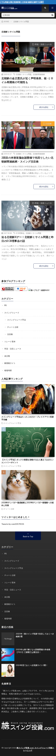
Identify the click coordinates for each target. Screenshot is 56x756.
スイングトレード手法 (16, 320)
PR (5, 305)
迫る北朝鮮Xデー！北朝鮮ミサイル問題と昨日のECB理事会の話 (27, 238)
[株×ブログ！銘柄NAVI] (38, 290)
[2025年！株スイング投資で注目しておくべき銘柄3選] (7, 638)
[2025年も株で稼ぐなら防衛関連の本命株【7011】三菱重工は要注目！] (7, 654)
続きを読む (44, 107)
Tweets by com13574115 (12, 524)
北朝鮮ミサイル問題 (23, 74)
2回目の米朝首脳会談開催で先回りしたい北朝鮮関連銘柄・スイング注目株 (27, 159)
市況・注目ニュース (43, 44)
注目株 (49, 124)
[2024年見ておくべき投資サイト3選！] (7, 670)
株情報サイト (10, 363)
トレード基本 (10, 341)
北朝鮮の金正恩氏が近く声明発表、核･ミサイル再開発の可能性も (27, 80)
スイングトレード (11, 312)
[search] (52, 15)
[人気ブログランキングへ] (7, 290)
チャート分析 (12, 327)
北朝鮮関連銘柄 (39, 74)
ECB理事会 (20, 233)
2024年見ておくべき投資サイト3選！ (32, 665)
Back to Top (28, 536)
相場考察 (8, 370)
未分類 (7, 356)
